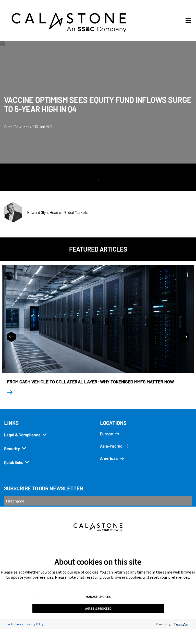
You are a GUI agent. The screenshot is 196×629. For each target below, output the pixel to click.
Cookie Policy (14, 624)
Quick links (13, 462)
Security (12, 448)
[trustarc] (181, 624)
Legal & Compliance (22, 434)
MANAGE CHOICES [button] (98, 596)
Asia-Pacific (111, 445)
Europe (106, 433)
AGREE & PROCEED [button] (98, 608)
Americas (109, 458)
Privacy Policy (35, 624)
